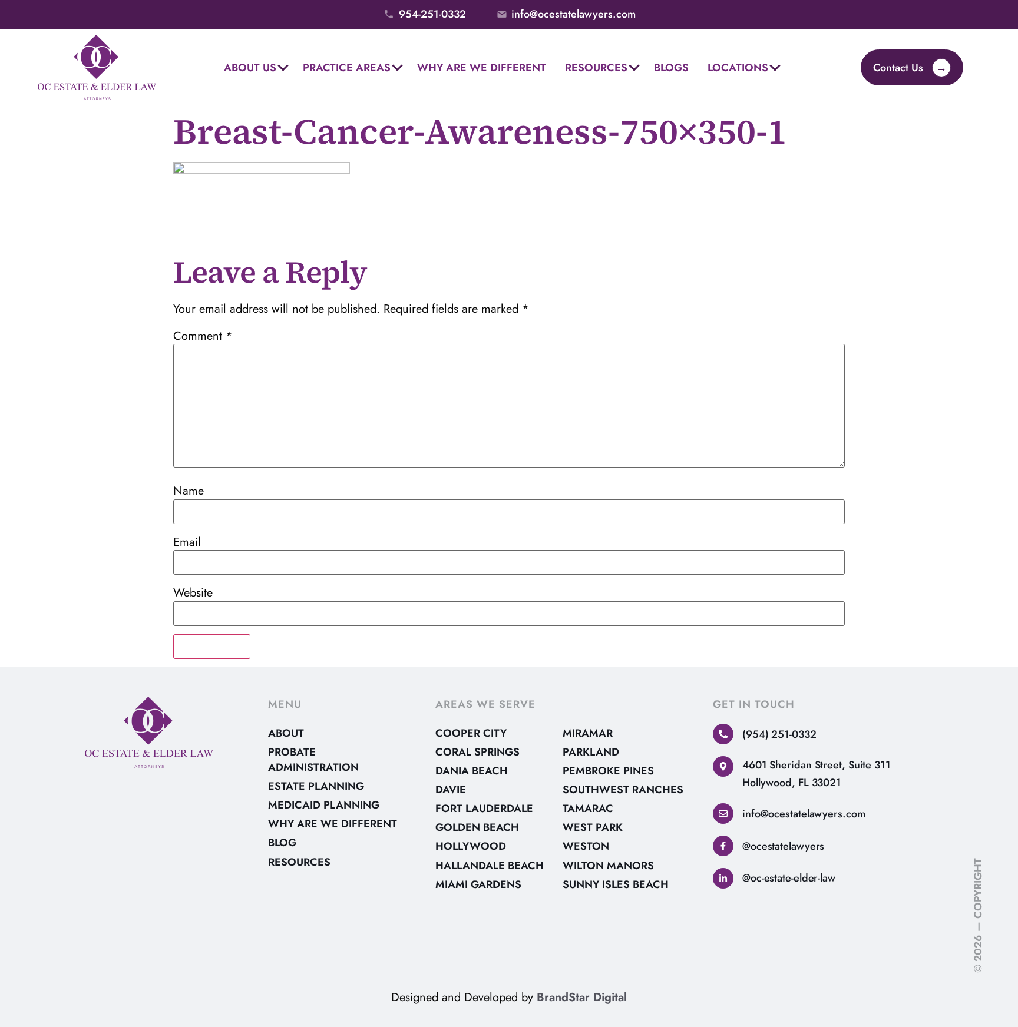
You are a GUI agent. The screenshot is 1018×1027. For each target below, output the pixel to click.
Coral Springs (477, 752)
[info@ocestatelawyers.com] (723, 813)
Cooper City (471, 733)
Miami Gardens (478, 884)
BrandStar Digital (582, 997)
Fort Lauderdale (484, 808)
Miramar (588, 733)
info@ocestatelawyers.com (803, 813)
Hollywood (470, 846)
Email (187, 542)
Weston (586, 846)
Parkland (591, 752)
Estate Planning (316, 786)
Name (188, 491)
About (286, 733)
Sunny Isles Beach (616, 884)
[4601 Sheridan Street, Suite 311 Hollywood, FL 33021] (723, 766)
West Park (593, 827)
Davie (450, 789)
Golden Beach (477, 827)
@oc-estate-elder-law (788, 878)
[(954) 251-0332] (723, 734)
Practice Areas (347, 67)
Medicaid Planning (323, 805)
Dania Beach (471, 770)
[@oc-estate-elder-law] (723, 878)
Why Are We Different (481, 67)
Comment (203, 336)
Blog (282, 842)
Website (193, 593)
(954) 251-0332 (779, 734)
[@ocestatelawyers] (723, 846)
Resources (596, 67)
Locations (738, 67)
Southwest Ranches (623, 789)
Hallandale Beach (489, 865)
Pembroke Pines (608, 770)
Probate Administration (313, 759)
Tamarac (588, 808)
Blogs (671, 67)
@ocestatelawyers (783, 846)
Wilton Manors (608, 865)
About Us (250, 67)
